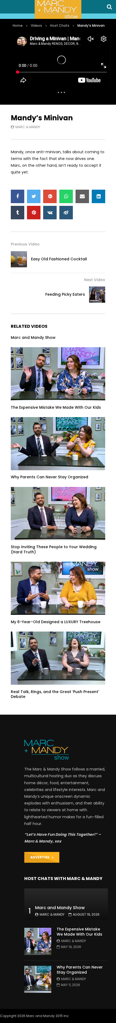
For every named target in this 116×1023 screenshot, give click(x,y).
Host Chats (59, 25)
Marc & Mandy (27, 127)
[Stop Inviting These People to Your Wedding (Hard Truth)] (58, 513)
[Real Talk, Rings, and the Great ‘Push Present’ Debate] (58, 658)
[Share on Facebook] (17, 196)
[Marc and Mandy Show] (58, 9)
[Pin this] (33, 212)
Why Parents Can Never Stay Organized (49, 477)
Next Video (94, 279)
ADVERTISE (41, 857)
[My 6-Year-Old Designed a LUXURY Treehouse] (58, 588)
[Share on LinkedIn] (98, 196)
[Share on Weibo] (66, 212)
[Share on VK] (50, 212)
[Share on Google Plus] (50, 196)
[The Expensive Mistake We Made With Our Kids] (58, 373)
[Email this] (82, 196)
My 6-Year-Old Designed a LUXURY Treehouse (55, 622)
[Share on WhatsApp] (66, 196)
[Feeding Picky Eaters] (97, 295)
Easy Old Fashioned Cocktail (59, 259)
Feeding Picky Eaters (65, 294)
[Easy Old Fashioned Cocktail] (19, 259)
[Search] (109, 6)
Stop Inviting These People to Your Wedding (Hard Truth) (54, 549)
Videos (36, 25)
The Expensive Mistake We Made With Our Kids (56, 407)
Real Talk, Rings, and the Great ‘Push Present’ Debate (55, 694)
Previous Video (25, 244)
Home (18, 25)
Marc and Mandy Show (33, 337)
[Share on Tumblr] (17, 212)
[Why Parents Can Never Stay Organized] (58, 443)
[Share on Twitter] (33, 196)
